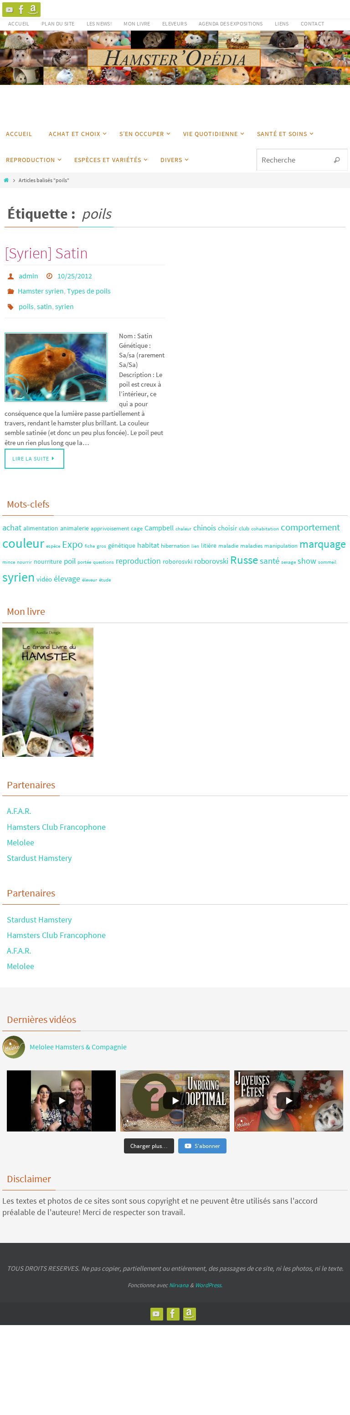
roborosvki (177, 554)
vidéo (44, 571)
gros (101, 539)
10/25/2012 (74, 274)
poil (70, 554)
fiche (90, 539)
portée (84, 555)
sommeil (327, 555)
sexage (288, 555)
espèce (53, 539)
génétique (121, 538)
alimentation (40, 520)
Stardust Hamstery (39, 850)
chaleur (183, 521)
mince (8, 555)
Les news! (99, 23)
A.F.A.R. (19, 803)
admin (28, 274)
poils (26, 300)
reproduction (138, 553)
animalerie (74, 520)
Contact (312, 23)
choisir (227, 520)
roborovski (211, 554)
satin (44, 300)
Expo (72, 536)
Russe (244, 552)
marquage (322, 537)
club (244, 520)
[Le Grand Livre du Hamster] (33, 9)
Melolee (20, 834)
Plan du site (58, 23)
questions (103, 555)
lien (195, 539)
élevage (67, 571)
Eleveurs (174, 23)
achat (11, 519)
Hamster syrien (41, 287)
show (307, 553)
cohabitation (265, 521)
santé (269, 553)
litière (208, 538)
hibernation (175, 538)
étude (105, 572)
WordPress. (208, 1278)
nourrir (24, 555)
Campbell (159, 519)
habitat (148, 537)
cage (137, 520)
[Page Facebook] (21, 9)
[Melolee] (9, 9)
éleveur (89, 572)
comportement (310, 519)
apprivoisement (110, 520)
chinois (204, 520)
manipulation (281, 538)
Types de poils (89, 287)
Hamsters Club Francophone (56, 819)
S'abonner (207, 1138)
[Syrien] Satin (46, 252)
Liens (282, 23)
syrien (64, 300)
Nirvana (179, 1278)
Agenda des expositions (231, 23)
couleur (23, 535)
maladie (228, 538)
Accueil (19, 23)
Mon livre (137, 23)
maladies (251, 538)
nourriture (48, 554)
